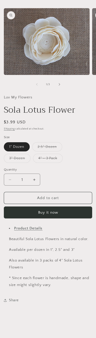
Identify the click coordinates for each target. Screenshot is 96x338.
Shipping (9, 128)
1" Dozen (16, 147)
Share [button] (14, 300)
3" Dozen (19, 159)
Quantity (10, 169)
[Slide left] (36, 84)
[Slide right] (59, 84)
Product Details (28, 228)
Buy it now (48, 212)
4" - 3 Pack (50, 159)
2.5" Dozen (50, 148)
